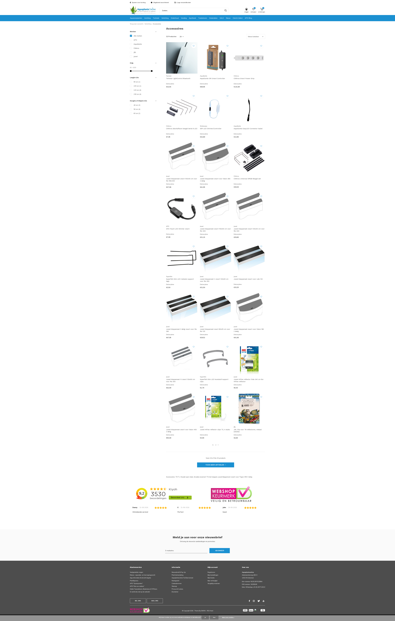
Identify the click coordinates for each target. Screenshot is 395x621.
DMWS (203, 611)
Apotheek (192, 18)
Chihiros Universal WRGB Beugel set (247, 179)
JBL (135, 52)
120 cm (137, 90)
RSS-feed (210, 611)
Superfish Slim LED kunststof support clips (214, 380)
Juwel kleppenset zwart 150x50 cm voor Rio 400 (215, 230)
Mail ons (154, 601)
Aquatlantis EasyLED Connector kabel (248, 129)
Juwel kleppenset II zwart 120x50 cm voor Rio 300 (214, 280)
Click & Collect (238, 18)
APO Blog (248, 18)
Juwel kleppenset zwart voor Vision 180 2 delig (249, 330)
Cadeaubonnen (177, 583)
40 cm (137, 105)
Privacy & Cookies (177, 589)
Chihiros (136, 48)
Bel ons (138, 601)
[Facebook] (249, 601)
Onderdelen (213, 18)
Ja (205, 617)
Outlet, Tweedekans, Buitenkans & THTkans (143, 589)
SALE (222, 18)
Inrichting (147, 18)
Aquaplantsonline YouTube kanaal (182, 578)
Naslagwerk (175, 580)
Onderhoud (175, 18)
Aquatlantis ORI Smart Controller (212, 78)
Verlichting (165, 18)
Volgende (218, 444)
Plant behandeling (177, 575)
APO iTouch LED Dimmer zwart (177, 229)
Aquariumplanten (136, 18)
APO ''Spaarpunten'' (136, 583)
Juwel (136, 56)
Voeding (184, 18)
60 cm (137, 113)
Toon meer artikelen (215, 465)
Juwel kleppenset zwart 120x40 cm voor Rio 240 (249, 230)
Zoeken (225, 10)
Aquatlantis (138, 44)
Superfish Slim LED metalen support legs (180, 280)
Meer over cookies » (228, 617)
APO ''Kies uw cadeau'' (137, 586)
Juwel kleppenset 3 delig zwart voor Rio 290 (181, 330)
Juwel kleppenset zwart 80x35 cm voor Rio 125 (215, 330)
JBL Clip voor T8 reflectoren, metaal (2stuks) (248, 431)
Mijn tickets (211, 578)
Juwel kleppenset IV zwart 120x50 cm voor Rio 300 (180, 380)
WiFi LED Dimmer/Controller (210, 129)
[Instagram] (254, 601)
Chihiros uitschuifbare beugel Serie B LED (181, 129)
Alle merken (138, 36)
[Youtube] (263, 601)
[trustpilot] (231, 494)
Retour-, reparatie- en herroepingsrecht (142, 575)
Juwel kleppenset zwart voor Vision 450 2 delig (181, 431)
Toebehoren (202, 18)
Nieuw (228, 18)
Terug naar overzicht (136, 24)
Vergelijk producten (214, 583)
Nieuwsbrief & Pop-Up (179, 572)
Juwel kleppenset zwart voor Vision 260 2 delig (215, 180)
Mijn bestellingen (213, 575)
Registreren (211, 572)
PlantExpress (134, 580)
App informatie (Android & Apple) (140, 578)
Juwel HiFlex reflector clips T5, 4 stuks (215, 430)
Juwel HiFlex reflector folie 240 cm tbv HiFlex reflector (248, 380)
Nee (214, 617)
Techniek (156, 18)
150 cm (137, 94)
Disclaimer (175, 592)
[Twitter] (259, 601)
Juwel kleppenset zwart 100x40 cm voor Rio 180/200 (181, 180)
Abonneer (219, 551)
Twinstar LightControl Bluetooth (178, 78)
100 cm (137, 86)
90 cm (137, 82)
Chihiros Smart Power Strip (244, 78)
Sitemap (174, 586)
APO (135, 40)
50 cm (137, 109)
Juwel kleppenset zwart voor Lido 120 (248, 279)
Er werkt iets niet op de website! (140, 592)
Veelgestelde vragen (136, 572)
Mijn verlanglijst (212, 580)
